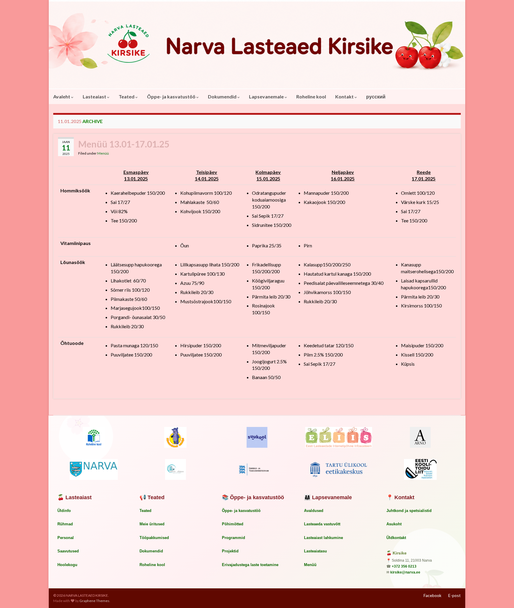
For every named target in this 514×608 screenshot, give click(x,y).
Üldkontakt (396, 537)
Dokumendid (222, 96)
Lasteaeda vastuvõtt (322, 524)
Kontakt (345, 96)
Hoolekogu (67, 565)
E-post (454, 595)
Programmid (233, 537)
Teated (127, 96)
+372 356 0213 (404, 566)
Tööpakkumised (154, 537)
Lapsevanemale (267, 96)
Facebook (432, 595)
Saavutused (68, 551)
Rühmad (65, 524)
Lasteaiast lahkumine (323, 537)
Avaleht (62, 96)
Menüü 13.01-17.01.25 (123, 144)
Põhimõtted (232, 524)
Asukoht (394, 524)
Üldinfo (64, 510)
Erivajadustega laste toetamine (250, 565)
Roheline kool (311, 96)
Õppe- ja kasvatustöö (171, 96)
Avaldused (313, 510)
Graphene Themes (94, 600)
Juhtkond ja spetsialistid (409, 510)
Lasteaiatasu (315, 551)
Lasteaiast (95, 96)
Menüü (103, 153)
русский (376, 96)
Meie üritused (152, 524)
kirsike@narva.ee (405, 572)
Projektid (230, 551)
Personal (65, 537)
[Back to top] (500, 594)
